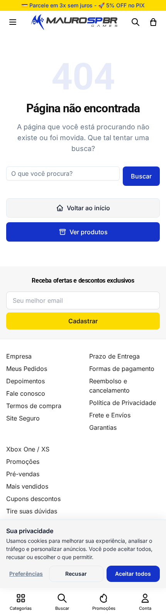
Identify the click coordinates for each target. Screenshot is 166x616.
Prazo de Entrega (114, 356)
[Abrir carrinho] (153, 22)
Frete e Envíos (109, 415)
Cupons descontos (33, 499)
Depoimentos (25, 381)
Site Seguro (23, 418)
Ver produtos (88, 232)
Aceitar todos (133, 573)
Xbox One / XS (27, 449)
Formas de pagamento (121, 368)
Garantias (103, 427)
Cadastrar (83, 321)
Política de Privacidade (122, 403)
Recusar (76, 573)
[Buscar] (135, 22)
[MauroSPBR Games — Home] (74, 22)
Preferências (26, 573)
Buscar (141, 176)
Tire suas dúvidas (31, 511)
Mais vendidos (27, 486)
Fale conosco (25, 393)
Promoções (22, 461)
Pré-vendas (22, 474)
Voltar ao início (88, 208)
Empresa (19, 356)
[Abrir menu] (13, 22)
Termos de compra (33, 406)
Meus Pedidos (26, 368)
